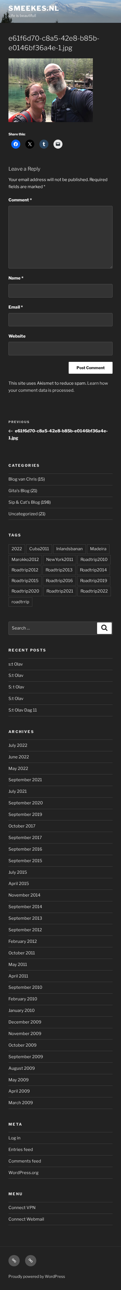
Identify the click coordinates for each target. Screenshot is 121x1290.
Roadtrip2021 (59, 591)
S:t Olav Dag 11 (22, 710)
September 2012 (25, 929)
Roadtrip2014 (93, 570)
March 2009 (20, 1102)
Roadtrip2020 (25, 591)
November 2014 (24, 895)
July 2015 (17, 872)
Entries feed (20, 1149)
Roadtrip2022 (94, 591)
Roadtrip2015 (25, 580)
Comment (20, 199)
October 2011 (21, 953)
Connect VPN (21, 1207)
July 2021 (17, 791)
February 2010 (22, 998)
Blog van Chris (22, 479)
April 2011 (18, 976)
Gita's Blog (19, 490)
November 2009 (24, 1033)
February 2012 (22, 941)
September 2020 (25, 802)
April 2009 (19, 1091)
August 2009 (21, 1068)
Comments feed (24, 1161)
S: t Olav (16, 687)
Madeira (98, 548)
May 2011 (17, 964)
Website (17, 336)
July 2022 (17, 745)
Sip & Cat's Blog (24, 502)
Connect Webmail (26, 1219)
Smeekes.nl (33, 8)
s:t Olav (15, 664)
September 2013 (25, 918)
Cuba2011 (39, 548)
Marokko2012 (25, 559)
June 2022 (18, 757)
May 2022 (18, 768)
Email (15, 307)
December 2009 (24, 1022)
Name (15, 278)
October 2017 (21, 826)
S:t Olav (15, 675)
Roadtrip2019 (93, 580)
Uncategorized (23, 513)
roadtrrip (20, 601)
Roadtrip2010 (93, 559)
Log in (14, 1138)
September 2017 (25, 837)
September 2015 (25, 860)
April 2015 (18, 883)
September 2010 (25, 987)
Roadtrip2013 (59, 570)
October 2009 (22, 1045)
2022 (17, 548)
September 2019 (25, 814)
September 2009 (25, 1056)
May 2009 (18, 1079)
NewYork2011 (59, 559)
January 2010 (21, 1010)
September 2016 (25, 849)
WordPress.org (23, 1172)
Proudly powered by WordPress (36, 1276)
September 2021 (25, 779)
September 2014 (25, 906)
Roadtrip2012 (25, 570)
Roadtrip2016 (59, 580)
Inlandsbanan (69, 548)
